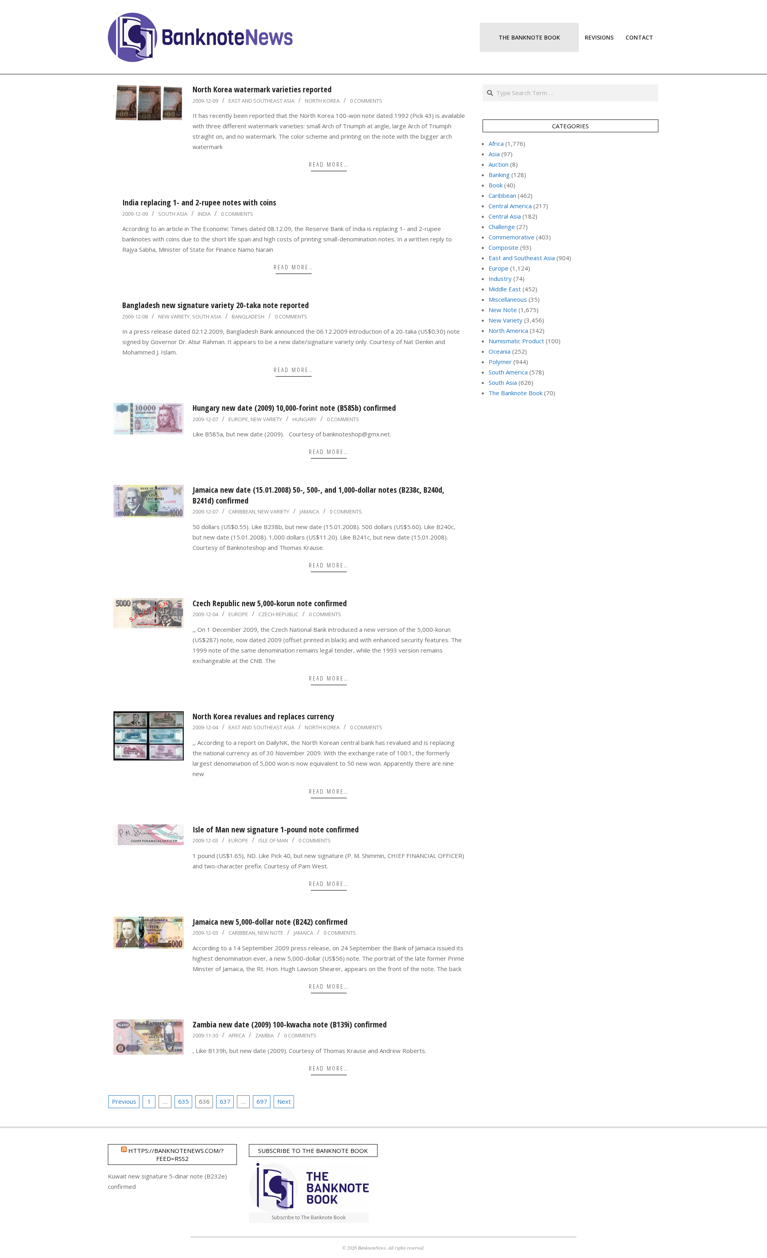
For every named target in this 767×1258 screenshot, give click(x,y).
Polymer (500, 362)
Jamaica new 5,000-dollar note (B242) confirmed (270, 921)
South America (508, 372)
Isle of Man (273, 840)
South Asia (172, 213)
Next (284, 1101)
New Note (270, 932)
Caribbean (242, 511)
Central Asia (505, 216)
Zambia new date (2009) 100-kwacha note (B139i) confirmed (290, 1024)
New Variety (174, 316)
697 (261, 1101)
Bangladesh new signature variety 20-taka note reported (215, 305)
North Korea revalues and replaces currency (263, 716)
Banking (499, 175)
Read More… (329, 164)
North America (508, 330)
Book (496, 185)
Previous (124, 1101)
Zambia (264, 1035)
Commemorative (512, 237)
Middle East (505, 289)
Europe (238, 419)
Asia (494, 154)
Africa (237, 1035)
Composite (504, 247)
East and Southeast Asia (261, 100)
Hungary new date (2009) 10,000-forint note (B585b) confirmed (294, 407)
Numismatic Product (516, 341)
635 (183, 1101)
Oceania (500, 351)
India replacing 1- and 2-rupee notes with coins (199, 202)
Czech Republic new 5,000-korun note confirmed (270, 603)
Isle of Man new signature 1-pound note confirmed (276, 829)
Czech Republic (278, 614)
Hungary (304, 419)
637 (225, 1101)
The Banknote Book (515, 393)
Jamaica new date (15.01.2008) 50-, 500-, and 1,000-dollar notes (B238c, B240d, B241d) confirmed (318, 495)
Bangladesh (248, 316)
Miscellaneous (508, 299)
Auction (499, 164)
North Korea (322, 100)
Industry (500, 279)
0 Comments (366, 100)
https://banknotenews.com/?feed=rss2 (176, 1154)
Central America (510, 206)
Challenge (502, 227)
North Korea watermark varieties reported (262, 89)
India (204, 213)
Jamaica (309, 511)
